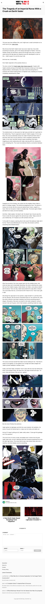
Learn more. (15, 44)
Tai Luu (8, 501)
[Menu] (1, 2)
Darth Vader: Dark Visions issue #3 (23, 66)
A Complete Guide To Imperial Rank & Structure (18, 583)
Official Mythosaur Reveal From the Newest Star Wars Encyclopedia (24, 590)
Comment (5, 532)
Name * (6, 548)
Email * (22, 548)
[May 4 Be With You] (22, 2)
